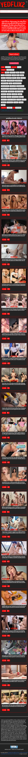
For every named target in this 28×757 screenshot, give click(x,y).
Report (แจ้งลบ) (14, 54)
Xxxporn (20, 94)
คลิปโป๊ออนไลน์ (19, 80)
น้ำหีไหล (14, 78)
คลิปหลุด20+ (4, 91)
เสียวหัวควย (12, 72)
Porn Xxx (24, 99)
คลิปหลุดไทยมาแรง (17, 83)
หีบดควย (3, 78)
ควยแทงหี (23, 78)
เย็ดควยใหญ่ (8, 75)
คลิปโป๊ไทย (4, 80)
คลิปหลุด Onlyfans (19, 91)
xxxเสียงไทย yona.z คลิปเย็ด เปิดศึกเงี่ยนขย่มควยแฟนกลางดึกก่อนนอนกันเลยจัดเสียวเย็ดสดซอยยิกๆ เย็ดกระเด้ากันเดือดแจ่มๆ (14, 335)
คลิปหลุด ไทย (11, 91)
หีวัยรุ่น (22, 75)
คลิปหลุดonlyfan (5, 88)
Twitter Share (4, 110)
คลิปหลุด (9, 70)
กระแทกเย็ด (14, 94)
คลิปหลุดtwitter (13, 88)
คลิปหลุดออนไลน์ (20, 86)
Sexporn (21, 97)
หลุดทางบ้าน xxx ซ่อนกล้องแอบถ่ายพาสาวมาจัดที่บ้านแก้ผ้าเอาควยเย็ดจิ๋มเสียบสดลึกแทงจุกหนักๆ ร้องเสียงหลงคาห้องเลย (13, 656)
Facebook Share (12, 110)
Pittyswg (21, 102)
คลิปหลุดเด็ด (12, 86)
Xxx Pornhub (9, 102)
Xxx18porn (4, 97)
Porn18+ (18, 99)
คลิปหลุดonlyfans (21, 88)
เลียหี (18, 72)
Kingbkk (3, 105)
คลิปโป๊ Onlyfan (5, 83)
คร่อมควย (4, 94)
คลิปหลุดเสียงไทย (5, 86)
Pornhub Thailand (11, 99)
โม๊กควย (7, 72)
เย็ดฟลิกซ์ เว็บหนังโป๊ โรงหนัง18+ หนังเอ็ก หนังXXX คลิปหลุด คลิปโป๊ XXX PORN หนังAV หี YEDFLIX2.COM (14, 753)
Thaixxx (9, 97)
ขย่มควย (9, 94)
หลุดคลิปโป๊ (9, 78)
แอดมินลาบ (9, 107)
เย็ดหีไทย (22, 72)
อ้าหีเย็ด (13, 75)
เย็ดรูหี (3, 75)
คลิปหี (10, 83)
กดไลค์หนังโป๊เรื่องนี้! (14, 63)
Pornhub (16, 102)
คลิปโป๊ (12, 70)
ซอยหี (18, 78)
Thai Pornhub (15, 97)
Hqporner (4, 102)
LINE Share (20, 110)
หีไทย (18, 75)
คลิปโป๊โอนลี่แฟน (10, 80)
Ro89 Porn (4, 99)
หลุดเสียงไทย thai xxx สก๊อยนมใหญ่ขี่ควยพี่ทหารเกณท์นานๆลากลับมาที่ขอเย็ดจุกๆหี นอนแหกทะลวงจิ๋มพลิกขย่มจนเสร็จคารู (14, 483)
